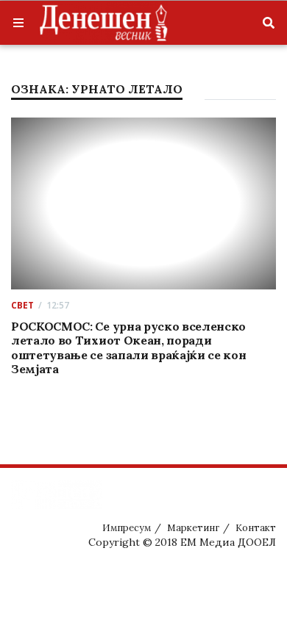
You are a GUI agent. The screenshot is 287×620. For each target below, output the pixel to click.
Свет (22, 305)
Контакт (255, 528)
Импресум (126, 528)
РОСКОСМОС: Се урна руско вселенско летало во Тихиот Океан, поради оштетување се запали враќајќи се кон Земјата (128, 347)
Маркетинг (193, 528)
